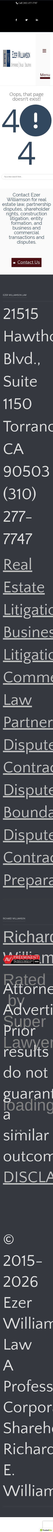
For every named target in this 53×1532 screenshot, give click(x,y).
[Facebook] (16, 20)
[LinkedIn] (37, 20)
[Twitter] (26, 20)
